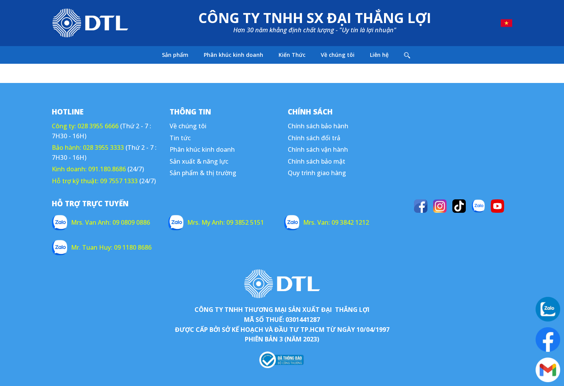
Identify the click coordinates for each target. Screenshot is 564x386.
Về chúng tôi (338, 54)
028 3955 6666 (98, 126)
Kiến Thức (292, 54)
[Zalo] (478, 206)
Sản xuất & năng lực (199, 161)
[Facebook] (420, 206)
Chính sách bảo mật (316, 161)
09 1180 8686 (133, 247)
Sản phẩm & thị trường (203, 173)
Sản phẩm (175, 54)
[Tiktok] (459, 206)
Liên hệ (379, 54)
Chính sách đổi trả (314, 138)
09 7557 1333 (119, 181)
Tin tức (180, 138)
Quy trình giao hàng (317, 173)
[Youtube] (497, 206)
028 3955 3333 (103, 147)
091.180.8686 (107, 169)
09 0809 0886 (131, 222)
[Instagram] (440, 206)
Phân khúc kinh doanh (233, 54)
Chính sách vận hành (318, 149)
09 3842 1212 (350, 222)
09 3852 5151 (245, 222)
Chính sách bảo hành (318, 126)
